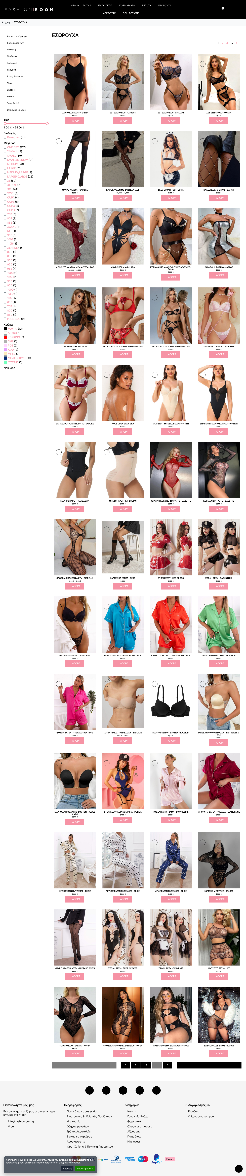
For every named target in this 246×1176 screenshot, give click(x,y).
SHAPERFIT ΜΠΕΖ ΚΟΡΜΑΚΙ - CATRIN (171, 424)
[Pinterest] (156, 1090)
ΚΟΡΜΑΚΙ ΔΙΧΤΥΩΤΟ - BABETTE (218, 501)
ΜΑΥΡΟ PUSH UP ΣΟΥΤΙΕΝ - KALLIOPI (170, 733)
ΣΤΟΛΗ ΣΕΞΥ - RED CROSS (171, 578)
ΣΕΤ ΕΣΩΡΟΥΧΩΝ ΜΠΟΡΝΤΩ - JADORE (75, 424)
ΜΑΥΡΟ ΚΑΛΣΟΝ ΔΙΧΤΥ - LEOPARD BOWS (75, 968)
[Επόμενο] (240, 42)
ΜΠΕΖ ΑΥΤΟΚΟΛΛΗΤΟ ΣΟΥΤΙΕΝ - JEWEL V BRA (218, 734)
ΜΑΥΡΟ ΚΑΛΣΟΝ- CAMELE (75, 190)
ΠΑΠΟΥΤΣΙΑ (105, 5)
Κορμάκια (12, 63)
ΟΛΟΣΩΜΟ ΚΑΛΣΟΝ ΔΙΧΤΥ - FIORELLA (74, 578)
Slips (9, 83)
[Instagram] (123, 1090)
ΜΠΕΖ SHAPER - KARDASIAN (123, 501)
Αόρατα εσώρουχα (17, 36)
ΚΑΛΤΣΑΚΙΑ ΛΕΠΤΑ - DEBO (122, 578)
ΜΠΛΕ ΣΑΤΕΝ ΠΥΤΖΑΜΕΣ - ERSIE (171, 891)
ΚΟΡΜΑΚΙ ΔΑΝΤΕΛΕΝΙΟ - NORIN (75, 1046)
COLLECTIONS (131, 13)
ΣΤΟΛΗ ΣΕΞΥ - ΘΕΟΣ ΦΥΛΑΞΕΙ (122, 968)
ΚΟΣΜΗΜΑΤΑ (127, 5)
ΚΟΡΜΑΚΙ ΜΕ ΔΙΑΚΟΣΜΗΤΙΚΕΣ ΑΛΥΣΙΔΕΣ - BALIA (170, 268)
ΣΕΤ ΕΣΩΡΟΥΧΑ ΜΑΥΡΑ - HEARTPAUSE (171, 346)
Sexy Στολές (13, 103)
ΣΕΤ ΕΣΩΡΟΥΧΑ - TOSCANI (171, 113)
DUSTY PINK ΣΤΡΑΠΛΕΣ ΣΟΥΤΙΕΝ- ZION (123, 733)
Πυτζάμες (12, 56)
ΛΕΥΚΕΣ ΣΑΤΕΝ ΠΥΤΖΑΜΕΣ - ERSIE (123, 891)
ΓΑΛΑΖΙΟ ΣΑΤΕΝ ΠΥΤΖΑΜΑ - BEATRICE (122, 655)
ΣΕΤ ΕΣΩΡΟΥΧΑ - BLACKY (74, 346)
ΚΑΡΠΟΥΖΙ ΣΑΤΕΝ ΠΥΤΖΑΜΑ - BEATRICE (170, 655)
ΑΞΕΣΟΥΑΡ (109, 13)
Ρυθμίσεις (67, 1168)
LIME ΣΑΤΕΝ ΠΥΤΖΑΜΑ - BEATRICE (218, 655)
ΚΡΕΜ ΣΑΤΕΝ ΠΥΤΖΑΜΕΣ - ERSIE (75, 891)
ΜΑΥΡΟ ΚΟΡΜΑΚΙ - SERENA (75, 113)
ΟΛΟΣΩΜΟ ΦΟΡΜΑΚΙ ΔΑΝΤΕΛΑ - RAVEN (122, 1046)
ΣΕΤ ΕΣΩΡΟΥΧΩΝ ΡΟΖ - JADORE (218, 346)
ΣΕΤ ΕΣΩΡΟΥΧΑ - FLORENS (123, 113)
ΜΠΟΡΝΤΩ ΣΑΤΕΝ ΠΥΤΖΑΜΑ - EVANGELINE (219, 812)
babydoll (11, 69)
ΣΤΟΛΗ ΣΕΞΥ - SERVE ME (170, 968)
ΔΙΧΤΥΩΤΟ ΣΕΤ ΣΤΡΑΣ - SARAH (219, 1046)
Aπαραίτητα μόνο (85, 1168)
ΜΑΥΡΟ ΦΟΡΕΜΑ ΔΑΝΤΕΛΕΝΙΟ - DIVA (171, 1046)
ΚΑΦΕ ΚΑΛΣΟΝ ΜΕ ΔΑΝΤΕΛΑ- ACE (122, 190)
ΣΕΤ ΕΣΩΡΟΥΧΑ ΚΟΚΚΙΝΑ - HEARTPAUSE (123, 346)
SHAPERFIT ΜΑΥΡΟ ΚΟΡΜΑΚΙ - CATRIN (219, 424)
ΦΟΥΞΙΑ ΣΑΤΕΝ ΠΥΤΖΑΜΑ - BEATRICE (75, 733)
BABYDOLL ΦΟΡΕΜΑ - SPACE (219, 267)
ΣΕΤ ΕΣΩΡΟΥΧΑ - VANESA (218, 113)
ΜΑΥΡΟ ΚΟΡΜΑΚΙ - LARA (123, 267)
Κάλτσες (11, 49)
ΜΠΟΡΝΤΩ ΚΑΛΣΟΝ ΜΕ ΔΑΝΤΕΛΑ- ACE (75, 267)
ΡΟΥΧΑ (87, 5)
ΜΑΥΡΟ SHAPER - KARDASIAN (74, 501)
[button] (193, 9)
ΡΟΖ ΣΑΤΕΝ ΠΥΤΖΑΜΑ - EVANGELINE (170, 812)
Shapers (11, 89)
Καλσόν (11, 96)
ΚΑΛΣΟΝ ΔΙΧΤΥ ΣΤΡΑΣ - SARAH (218, 190)
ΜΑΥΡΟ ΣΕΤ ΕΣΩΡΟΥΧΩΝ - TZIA (74, 655)
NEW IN (75, 5)
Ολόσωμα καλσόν (16, 110)
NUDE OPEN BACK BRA (123, 424)
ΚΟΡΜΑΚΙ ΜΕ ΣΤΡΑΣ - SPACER (218, 891)
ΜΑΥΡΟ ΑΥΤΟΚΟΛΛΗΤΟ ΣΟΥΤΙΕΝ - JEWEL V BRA (75, 813)
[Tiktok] (140, 1090)
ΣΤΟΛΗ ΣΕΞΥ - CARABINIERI (218, 578)
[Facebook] (89, 1090)
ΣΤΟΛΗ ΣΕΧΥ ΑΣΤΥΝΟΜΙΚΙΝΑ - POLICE (123, 812)
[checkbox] (15, 137)
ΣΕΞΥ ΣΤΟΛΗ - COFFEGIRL (171, 190)
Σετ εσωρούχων (15, 43)
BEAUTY (146, 5)
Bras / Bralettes (15, 76)
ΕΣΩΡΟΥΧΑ (165, 5)
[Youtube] (106, 1090)
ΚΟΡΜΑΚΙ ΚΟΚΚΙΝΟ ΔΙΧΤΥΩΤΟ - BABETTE (171, 501)
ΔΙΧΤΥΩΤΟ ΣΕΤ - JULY (219, 968)
